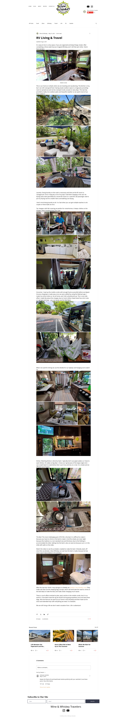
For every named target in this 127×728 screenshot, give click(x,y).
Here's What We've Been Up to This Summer (63, 645)
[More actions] (90, 33)
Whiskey (49, 23)
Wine (43, 23)
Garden (71, 23)
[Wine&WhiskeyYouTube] (88, 6)
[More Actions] (90, 676)
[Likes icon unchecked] (41, 684)
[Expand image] (63, 110)
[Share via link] (48, 614)
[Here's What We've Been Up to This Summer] (63, 636)
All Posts (31, 23)
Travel (55, 23)
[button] (96, 23)
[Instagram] (91, 6)
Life (61, 23)
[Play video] (63, 569)
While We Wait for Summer (84, 645)
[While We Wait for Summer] (87, 636)
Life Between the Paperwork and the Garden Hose (37, 645)
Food (37, 23)
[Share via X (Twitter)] (40, 614)
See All (96, 627)
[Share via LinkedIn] (44, 614)
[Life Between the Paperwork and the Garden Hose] (39, 636)
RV (66, 23)
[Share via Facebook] (37, 614)
